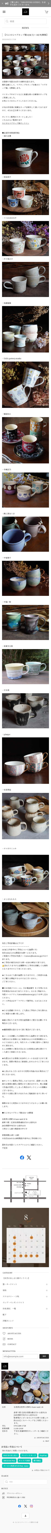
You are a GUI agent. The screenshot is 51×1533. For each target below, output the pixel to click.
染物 (4, 1290)
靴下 (4, 1315)
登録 (44, 1356)
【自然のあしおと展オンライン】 (16, 1278)
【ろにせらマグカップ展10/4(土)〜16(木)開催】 (26, 34)
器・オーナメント (10, 1284)
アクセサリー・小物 (11, 1296)
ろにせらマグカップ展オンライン (15, 123)
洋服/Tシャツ (8, 1321)
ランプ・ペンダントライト (13, 1303)
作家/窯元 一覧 (9, 1309)
